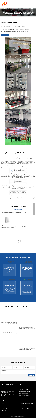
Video (3, 403)
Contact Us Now (5, 34)
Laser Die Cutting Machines (24, 387)
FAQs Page (4, 405)
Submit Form (31, 375)
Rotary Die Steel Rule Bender (24, 395)
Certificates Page (5, 408)
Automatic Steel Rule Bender (24, 389)
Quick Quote (4, 410)
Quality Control (4, 406)
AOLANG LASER (3, 155)
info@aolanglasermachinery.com (27, 403)
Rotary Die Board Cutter (23, 393)
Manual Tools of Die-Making (24, 391)
